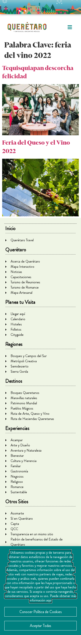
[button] (69, 27)
